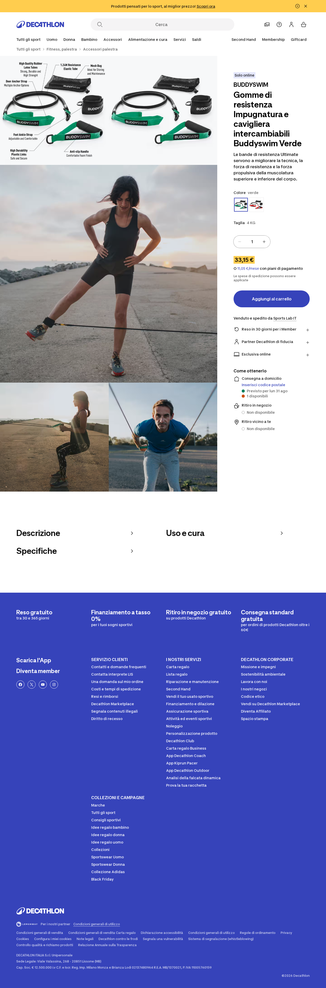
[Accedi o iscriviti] (291, 24)
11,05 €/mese (248, 268)
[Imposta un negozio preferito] (267, 24)
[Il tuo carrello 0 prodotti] (303, 24)
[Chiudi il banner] (306, 6)
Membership (273, 39)
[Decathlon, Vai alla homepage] (40, 24)
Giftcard (299, 39)
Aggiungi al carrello (272, 298)
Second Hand (244, 39)
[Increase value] (264, 242)
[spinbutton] (252, 242)
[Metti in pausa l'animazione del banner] (297, 6)
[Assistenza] (279, 24)
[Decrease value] (240, 242)
